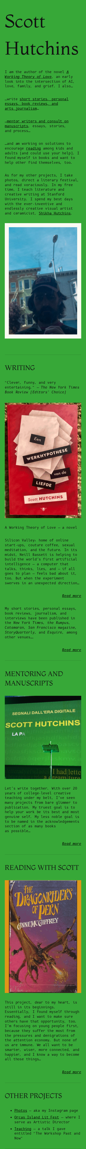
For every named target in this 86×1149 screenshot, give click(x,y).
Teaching (22, 1129)
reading (33, 148)
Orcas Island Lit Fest (36, 1117)
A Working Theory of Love (37, 74)
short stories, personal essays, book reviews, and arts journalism (37, 104)
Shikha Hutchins (55, 213)
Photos (20, 1110)
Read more (71, 596)
